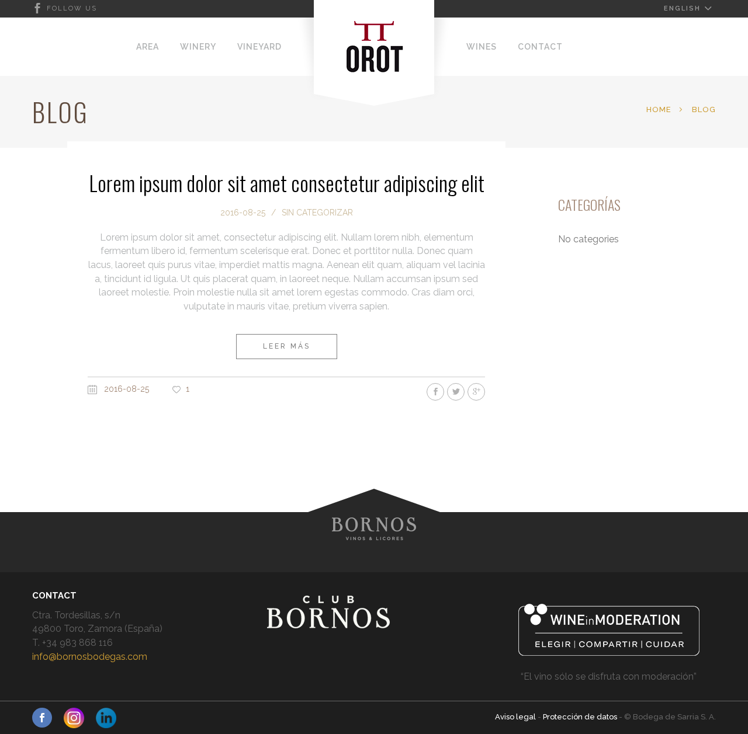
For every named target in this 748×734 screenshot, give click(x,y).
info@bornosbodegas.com (89, 656)
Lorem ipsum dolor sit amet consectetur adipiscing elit (286, 182)
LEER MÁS (286, 346)
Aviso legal (516, 716)
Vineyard (259, 46)
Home (658, 109)
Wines (481, 46)
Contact (540, 46)
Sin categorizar (317, 212)
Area (147, 46)
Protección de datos (581, 716)
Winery (198, 46)
